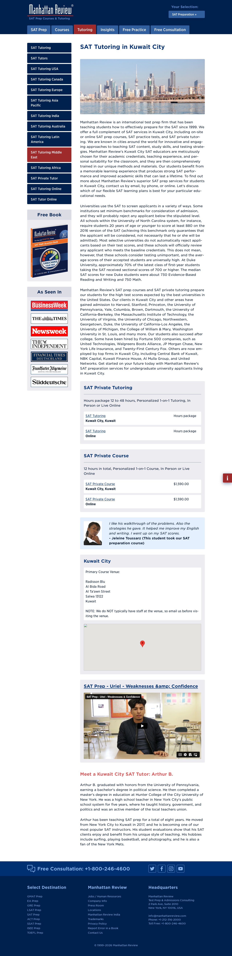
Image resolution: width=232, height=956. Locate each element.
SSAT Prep (34, 923)
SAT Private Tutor (44, 178)
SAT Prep (39, 29)
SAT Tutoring (41, 48)
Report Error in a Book (103, 928)
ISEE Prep (33, 928)
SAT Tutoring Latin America (45, 139)
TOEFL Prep (35, 932)
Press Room (96, 905)
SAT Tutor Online (44, 199)
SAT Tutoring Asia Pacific (44, 102)
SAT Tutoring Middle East (46, 154)
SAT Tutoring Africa (46, 168)
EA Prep (32, 901)
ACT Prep (33, 919)
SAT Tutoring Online (46, 189)
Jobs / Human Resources (104, 896)
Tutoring (84, 29)
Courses (62, 29)
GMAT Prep (34, 896)
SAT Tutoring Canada (47, 79)
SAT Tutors (39, 58)
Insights (108, 29)
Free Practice (134, 29)
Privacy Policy (97, 923)
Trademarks (95, 919)
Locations (94, 910)
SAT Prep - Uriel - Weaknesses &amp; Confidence (141, 686)
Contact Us (95, 932)
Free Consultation (170, 29)
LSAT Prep (34, 910)
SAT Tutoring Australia (48, 126)
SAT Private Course (100, 484)
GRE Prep (33, 905)
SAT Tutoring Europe (47, 90)
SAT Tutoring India (45, 116)
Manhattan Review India (104, 914)
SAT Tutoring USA (44, 69)
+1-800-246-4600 (107, 868)
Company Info (97, 901)
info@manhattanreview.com (167, 915)
